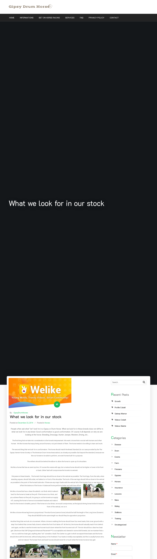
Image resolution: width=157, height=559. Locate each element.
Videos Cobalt (120, 420)
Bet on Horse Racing (49, 17)
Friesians (118, 469)
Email (114, 554)
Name (114, 544)
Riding (117, 506)
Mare (117, 500)
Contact (114, 17)
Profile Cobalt (120, 407)
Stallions (118, 512)
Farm (117, 463)
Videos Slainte (120, 426)
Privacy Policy (96, 17)
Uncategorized (120, 525)
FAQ (81, 17)
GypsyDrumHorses (21, 413)
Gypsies (118, 475)
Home (11, 17)
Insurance (119, 488)
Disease (118, 445)
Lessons (118, 494)
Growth (118, 401)
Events (117, 457)
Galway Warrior (121, 414)
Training (118, 518)
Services (69, 17)
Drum (117, 451)
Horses (47, 423)
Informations (26, 17)
